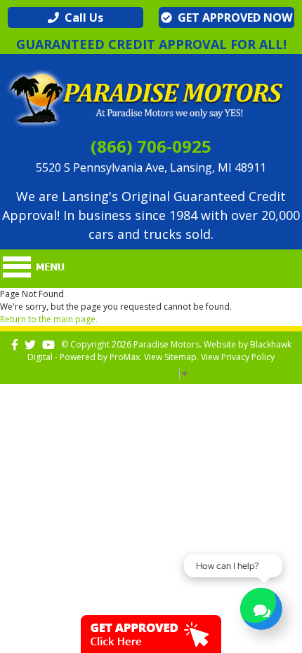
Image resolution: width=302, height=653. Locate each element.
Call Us (81, 17)
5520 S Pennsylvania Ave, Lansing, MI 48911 (151, 167)
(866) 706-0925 (151, 146)
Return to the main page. (49, 319)
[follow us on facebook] (14, 344)
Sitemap (180, 357)
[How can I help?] (261, 610)
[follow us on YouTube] (48, 344)
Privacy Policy (248, 357)
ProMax (125, 357)
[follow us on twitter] (30, 344)
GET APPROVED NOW (232, 17)
